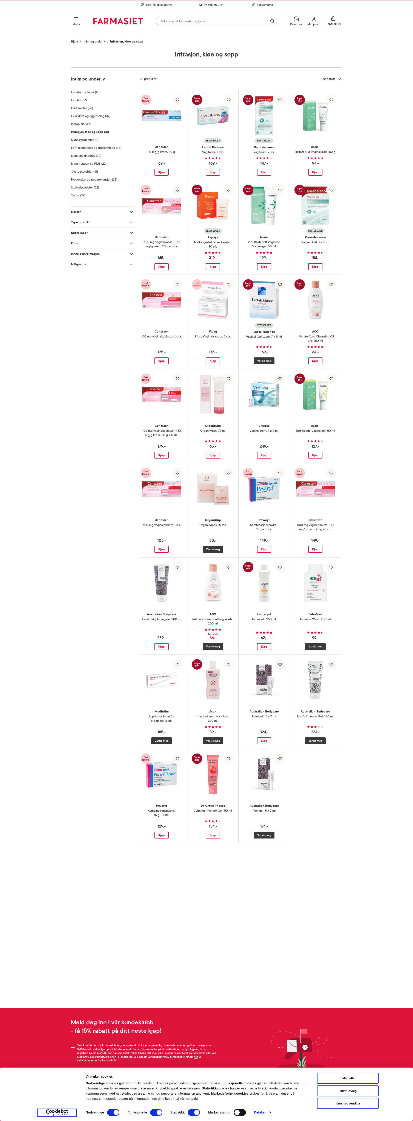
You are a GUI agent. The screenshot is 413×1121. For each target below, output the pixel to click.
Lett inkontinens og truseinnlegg (96, 148)
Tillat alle (347, 1078)
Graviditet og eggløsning (90, 116)
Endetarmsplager (85, 92)
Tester (78, 195)
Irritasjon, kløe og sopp (90, 132)
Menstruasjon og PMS (88, 164)
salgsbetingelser (87, 1060)
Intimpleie (81, 124)
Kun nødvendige (348, 1103)
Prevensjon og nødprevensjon (94, 179)
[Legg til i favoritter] (177, 100)
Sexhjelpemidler (85, 187)
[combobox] (216, 21)
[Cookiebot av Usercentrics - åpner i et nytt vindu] (57, 1112)
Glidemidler (82, 108)
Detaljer (260, 1112)
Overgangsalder (84, 171)
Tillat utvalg (348, 1091)
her (195, 1056)
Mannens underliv (86, 156)
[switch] (156, 1112)
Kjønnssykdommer (85, 140)
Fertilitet (79, 100)
